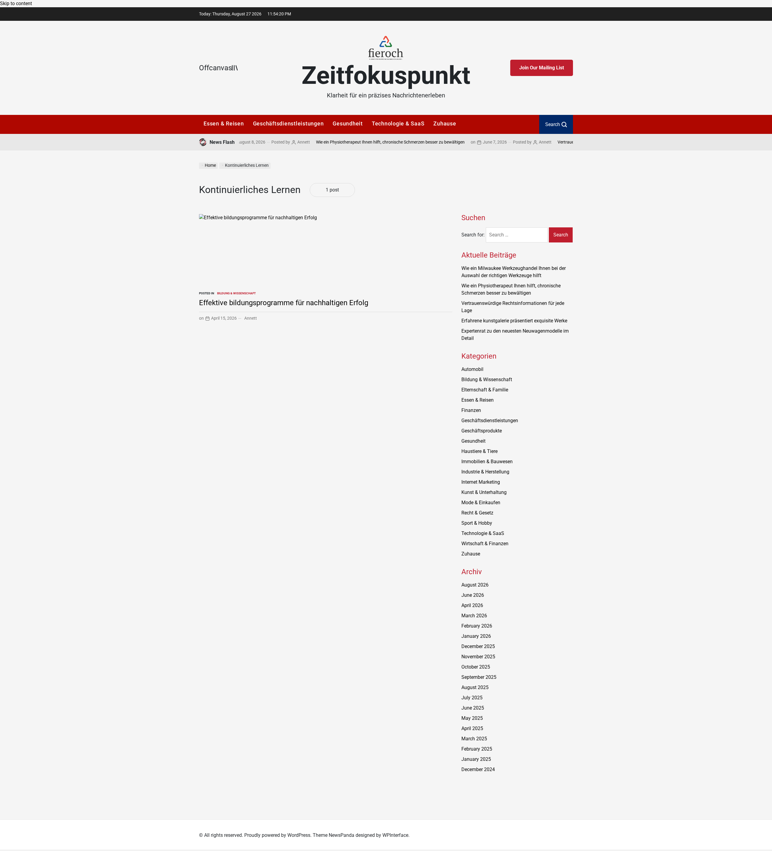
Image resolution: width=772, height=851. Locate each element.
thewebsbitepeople (481, 794)
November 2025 (478, 657)
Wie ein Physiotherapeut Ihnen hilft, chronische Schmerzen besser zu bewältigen (371, 142)
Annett (285, 142)
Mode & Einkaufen (480, 502)
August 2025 (475, 687)
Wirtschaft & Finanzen (484, 543)
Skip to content (16, 3)
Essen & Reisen (224, 123)
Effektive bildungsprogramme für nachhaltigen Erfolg (283, 303)
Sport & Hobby (476, 523)
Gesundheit (348, 123)
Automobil (472, 369)
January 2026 (476, 636)
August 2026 (475, 585)
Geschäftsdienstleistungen (288, 123)
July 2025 (471, 698)
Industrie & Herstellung (485, 472)
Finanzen (471, 410)
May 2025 (472, 718)
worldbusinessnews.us (485, 787)
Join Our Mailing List (541, 68)
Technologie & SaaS (398, 123)
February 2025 (476, 749)
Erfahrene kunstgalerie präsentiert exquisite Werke (514, 321)
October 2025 (475, 667)
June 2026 (472, 595)
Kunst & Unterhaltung (484, 492)
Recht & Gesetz (477, 513)
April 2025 (472, 728)
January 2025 (476, 759)
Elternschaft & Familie (484, 390)
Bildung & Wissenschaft (236, 293)
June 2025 (472, 708)
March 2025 (474, 739)
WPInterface (395, 835)
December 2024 (478, 769)
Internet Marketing (480, 482)
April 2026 (472, 605)
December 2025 (478, 646)
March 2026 (474, 615)
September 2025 (478, 677)
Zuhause (444, 123)
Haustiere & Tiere (479, 451)
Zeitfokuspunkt (386, 75)
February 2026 (476, 626)
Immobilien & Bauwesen (487, 461)
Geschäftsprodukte (481, 431)
